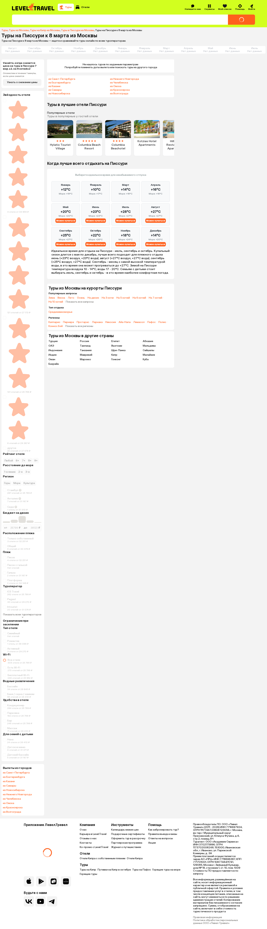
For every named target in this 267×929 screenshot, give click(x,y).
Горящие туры (88, 874)
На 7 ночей (155, 297)
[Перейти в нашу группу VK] (29, 901)
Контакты (86, 842)
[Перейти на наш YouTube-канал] (40, 901)
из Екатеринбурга (14, 777)
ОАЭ (51, 345)
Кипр (114, 354)
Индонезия (55, 350)
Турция (53, 341)
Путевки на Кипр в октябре (114, 869)
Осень (81, 297)
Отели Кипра (135, 858)
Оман (51, 359)
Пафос (151, 322)
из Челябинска (12, 798)
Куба (146, 359)
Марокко (85, 359)
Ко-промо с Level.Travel (94, 847)
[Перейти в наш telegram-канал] (52, 901)
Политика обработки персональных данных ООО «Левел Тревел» (215, 922)
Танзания (86, 350)
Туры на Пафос (141, 869)
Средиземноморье (60, 312)
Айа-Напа (125, 322)
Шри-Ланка (118, 350)
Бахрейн (53, 363)
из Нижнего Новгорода (17, 794)
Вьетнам (116, 345)
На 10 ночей (55, 301)
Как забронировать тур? (163, 829)
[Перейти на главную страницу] (33, 7)
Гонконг (116, 359)
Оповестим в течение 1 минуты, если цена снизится (19, 74)
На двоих (93, 297)
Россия (84, 341)
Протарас (83, 322)
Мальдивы (149, 345)
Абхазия (148, 341)
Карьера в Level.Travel (93, 834)
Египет (115, 341)
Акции (152, 842)
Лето (71, 297)
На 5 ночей (123, 297)
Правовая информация (207, 917)
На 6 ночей (139, 297)
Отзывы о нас (88, 838)
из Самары (9, 785)
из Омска (8, 803)
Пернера (68, 322)
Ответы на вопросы (160, 838)
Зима (51, 297)
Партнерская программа (126, 842)
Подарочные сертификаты (128, 834)
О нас (83, 829)
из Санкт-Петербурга (16, 772)
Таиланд (85, 345)
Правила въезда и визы (162, 834)
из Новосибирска (14, 790)
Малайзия (149, 354)
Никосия (110, 322)
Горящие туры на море (166, 869)
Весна (61, 297)
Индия (52, 354)
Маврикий (86, 354)
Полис (162, 322)
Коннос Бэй (55, 326)
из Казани (9, 781)
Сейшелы (148, 350)
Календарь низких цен (125, 829)
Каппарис (54, 322)
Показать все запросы (80, 301)
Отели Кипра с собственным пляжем (102, 858)
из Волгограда (12, 812)
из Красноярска (13, 807)
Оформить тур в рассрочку (128, 838)
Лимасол (139, 322)
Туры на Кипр (88, 869)
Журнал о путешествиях (126, 847)
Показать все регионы (79, 326)
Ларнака (97, 322)
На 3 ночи (108, 297)
